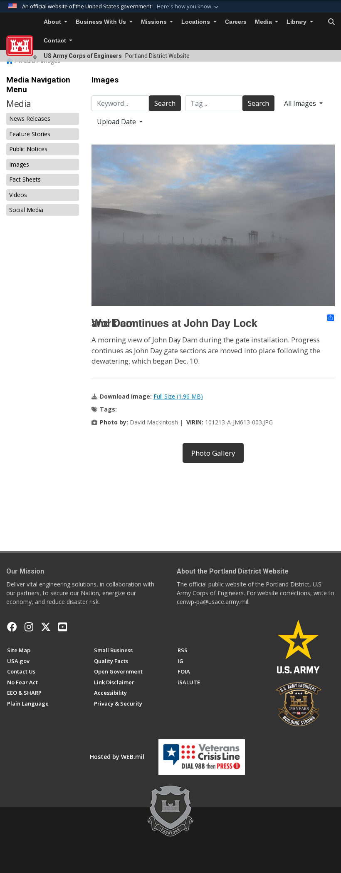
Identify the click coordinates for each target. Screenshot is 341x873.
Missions (154, 22)
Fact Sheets (25, 179)
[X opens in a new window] (46, 626)
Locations (196, 22)
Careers (236, 22)
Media (264, 22)
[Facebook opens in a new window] (12, 626)
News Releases (29, 118)
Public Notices (28, 149)
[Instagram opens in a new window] (29, 626)
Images (19, 164)
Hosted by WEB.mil (117, 757)
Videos (18, 195)
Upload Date (117, 121)
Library (297, 22)
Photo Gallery (213, 453)
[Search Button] (331, 22)
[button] (188, 6)
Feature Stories (29, 134)
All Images (301, 103)
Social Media (26, 210)
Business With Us (102, 22)
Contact (56, 40)
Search (164, 103)
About (53, 22)
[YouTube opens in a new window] (62, 626)
